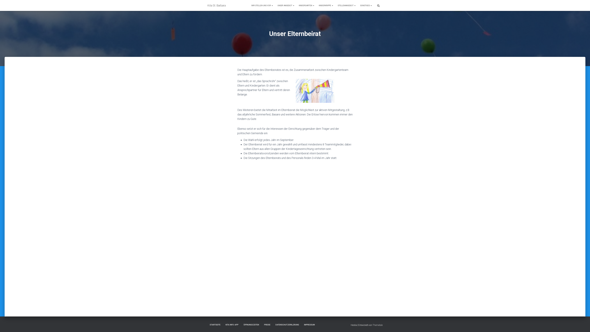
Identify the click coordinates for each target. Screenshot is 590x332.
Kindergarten (306, 5)
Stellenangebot (346, 5)
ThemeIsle (378, 325)
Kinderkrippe (325, 5)
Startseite (215, 325)
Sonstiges (365, 5)
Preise (267, 325)
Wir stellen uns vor (261, 5)
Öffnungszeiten (251, 325)
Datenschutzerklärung (287, 325)
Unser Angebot (285, 5)
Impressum (309, 325)
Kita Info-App (232, 325)
